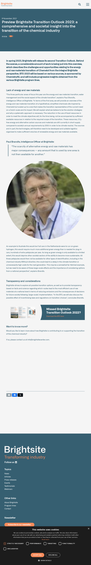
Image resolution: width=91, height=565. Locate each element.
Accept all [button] (37, 555)
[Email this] (9, 395)
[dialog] (45, 545)
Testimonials (9, 486)
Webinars (8, 489)
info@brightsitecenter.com (38, 340)
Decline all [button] (52, 555)
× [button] (88, 529)
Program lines (10, 506)
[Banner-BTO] (45, 312)
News (6, 474)
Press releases (10, 480)
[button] (79, 4)
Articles (7, 477)
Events (7, 483)
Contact (7, 509)
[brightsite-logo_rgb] (6, 4)
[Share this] (14, 395)
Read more (45, 539)
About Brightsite (11, 502)
